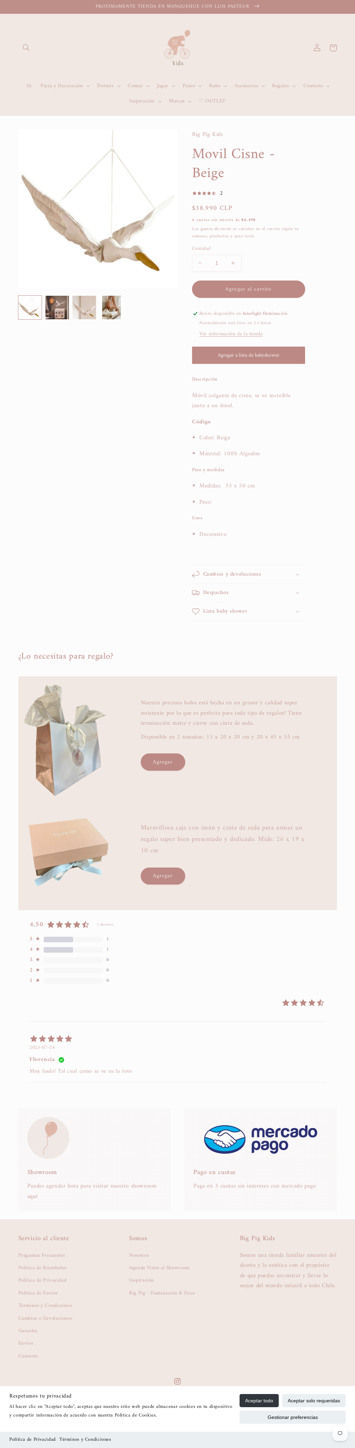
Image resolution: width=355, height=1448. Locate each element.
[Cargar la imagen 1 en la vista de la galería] (30, 307)
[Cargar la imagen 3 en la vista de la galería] (84, 307)
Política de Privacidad (32, 1439)
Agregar (163, 762)
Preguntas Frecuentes (42, 1255)
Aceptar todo (259, 1400)
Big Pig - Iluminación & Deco (162, 1293)
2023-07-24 (41, 1047)
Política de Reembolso (42, 1267)
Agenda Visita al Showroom (159, 1267)
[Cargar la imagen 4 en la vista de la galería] (111, 307)
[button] (26, 48)
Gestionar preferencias (293, 1417)
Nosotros (139, 1255)
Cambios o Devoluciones (45, 1318)
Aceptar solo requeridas (314, 1400)
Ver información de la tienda (231, 333)
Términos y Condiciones (85, 1439)
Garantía (27, 1330)
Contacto (28, 1355)
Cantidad (201, 248)
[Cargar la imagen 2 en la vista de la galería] (57, 307)
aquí (32, 1196)
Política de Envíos (38, 1293)
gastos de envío (216, 229)
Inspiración (141, 1280)
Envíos (25, 1343)
